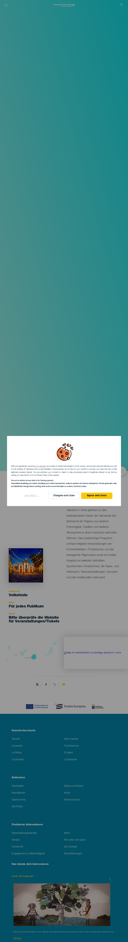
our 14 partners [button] (40, 466)
